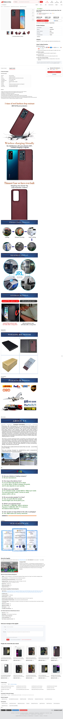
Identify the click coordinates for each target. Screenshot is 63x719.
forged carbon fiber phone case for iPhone (37, 689)
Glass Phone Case (49, 703)
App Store (3, 710)
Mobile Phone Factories (21, 703)
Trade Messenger (15, 710)
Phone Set (27, 703)
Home (2, 6)
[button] (38, 1)
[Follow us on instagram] (57, 710)
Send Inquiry (43, 20)
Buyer (41, 4)
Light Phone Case (42, 703)
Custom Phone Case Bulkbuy (13, 705)
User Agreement (37, 715)
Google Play (9, 710)
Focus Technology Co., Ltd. (25, 715)
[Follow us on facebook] (54, 710)
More (2, 707)
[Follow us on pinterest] (60, 710)
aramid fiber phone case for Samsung (37, 686)
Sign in (61, 2)
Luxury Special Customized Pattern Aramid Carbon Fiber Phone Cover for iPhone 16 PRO (31, 676)
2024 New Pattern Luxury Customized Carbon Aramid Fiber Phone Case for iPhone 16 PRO (43, 658)
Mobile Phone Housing (23, 6)
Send (8, 639)
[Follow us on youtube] (58, 710)
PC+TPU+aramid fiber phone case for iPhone (22, 689)
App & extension (51, 4)
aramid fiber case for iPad (50, 687)
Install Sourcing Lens (24, 710)
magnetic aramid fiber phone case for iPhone (7, 686)
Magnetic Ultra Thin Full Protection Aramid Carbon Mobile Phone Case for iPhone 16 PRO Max (31, 658)
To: (5, 629)
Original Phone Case (4, 705)
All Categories (4, 4)
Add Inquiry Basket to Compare (18, 36)
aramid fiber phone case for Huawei (52, 686)
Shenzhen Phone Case (34, 703)
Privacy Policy (45, 715)
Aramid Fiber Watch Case (28, 590)
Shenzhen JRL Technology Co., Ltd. (44, 13)
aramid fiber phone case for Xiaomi (21, 687)
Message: (4, 631)
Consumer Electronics (7, 6)
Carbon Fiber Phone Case (36, 590)
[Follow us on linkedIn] (61, 710)
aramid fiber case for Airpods (5, 689)
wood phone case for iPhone (51, 689)
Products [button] (15, 1)
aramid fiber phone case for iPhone (21, 686)
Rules (61, 4)
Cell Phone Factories (4, 703)
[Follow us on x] (56, 710)
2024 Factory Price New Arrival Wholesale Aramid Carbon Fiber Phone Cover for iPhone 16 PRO (18, 676)
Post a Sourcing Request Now (26, 639)
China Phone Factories (12, 703)
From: (5, 626)
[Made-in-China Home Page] (6, 2)
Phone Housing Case (57, 703)
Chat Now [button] (56, 20)
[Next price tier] (62, 17)
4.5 (51, 69)
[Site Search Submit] (41, 2)
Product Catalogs (14, 684)
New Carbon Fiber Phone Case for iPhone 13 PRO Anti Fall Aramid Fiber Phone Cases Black (18, 658)
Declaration (41, 715)
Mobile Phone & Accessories (15, 6)
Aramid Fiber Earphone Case (19, 590)
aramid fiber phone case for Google (6, 687)
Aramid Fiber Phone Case (11, 590)
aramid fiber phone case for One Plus (37, 687)
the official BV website (22, 559)
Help (45, 4)
